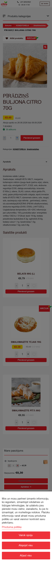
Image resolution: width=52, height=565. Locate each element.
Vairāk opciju (26, 535)
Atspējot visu (26, 545)
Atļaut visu (26, 555)
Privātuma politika (11, 527)
